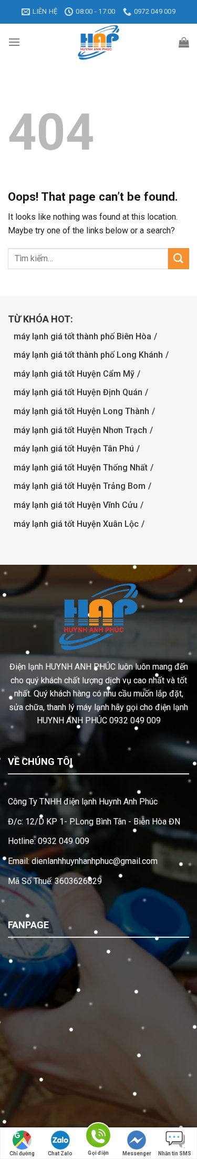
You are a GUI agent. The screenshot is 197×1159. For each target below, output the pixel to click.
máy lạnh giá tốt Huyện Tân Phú (74, 449)
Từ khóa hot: (40, 319)
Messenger (136, 1153)
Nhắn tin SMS (174, 1153)
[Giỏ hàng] (184, 42)
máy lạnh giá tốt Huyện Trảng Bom (80, 486)
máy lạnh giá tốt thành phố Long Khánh (88, 355)
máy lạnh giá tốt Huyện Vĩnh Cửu (76, 505)
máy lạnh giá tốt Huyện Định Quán (78, 392)
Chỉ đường (22, 1153)
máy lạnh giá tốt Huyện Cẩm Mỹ (74, 374)
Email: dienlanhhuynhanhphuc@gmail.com (83, 861)
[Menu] (14, 42)
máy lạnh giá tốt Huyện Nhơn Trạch (80, 430)
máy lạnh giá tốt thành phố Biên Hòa (82, 336)
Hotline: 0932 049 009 (48, 841)
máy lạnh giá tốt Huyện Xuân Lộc (76, 524)
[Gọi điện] (98, 1137)
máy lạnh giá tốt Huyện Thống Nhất (81, 468)
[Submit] (178, 258)
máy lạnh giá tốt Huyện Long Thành (81, 411)
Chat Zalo (60, 1153)
